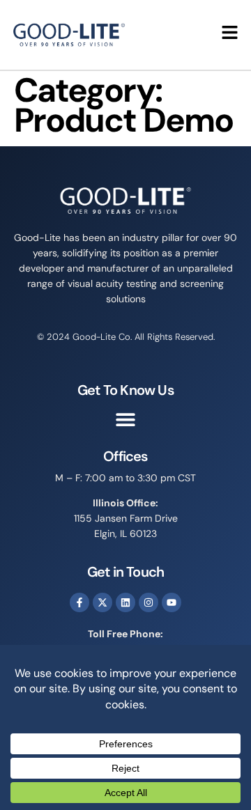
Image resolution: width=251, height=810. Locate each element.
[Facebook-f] (79, 602)
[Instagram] (148, 602)
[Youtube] (171, 602)
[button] (126, 419)
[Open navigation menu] (229, 32)
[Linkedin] (125, 602)
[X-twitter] (102, 602)
